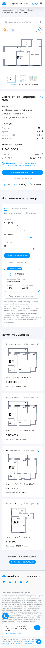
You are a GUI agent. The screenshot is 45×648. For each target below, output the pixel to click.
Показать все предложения (22, 296)
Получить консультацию (22, 172)
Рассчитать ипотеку (22, 178)
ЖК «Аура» (8, 106)
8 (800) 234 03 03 (20, 4)
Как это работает (13, 634)
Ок (37, 628)
